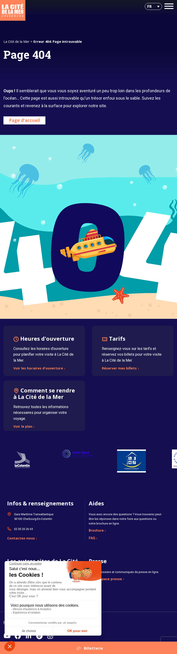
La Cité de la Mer (16, 41)
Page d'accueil (24, 120)
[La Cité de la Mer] (12, 10)
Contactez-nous (21, 538)
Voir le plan (22, 426)
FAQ (92, 538)
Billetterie (93, 648)
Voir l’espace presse (105, 579)
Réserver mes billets (119, 368)
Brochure (96, 530)
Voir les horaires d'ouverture (38, 368)
